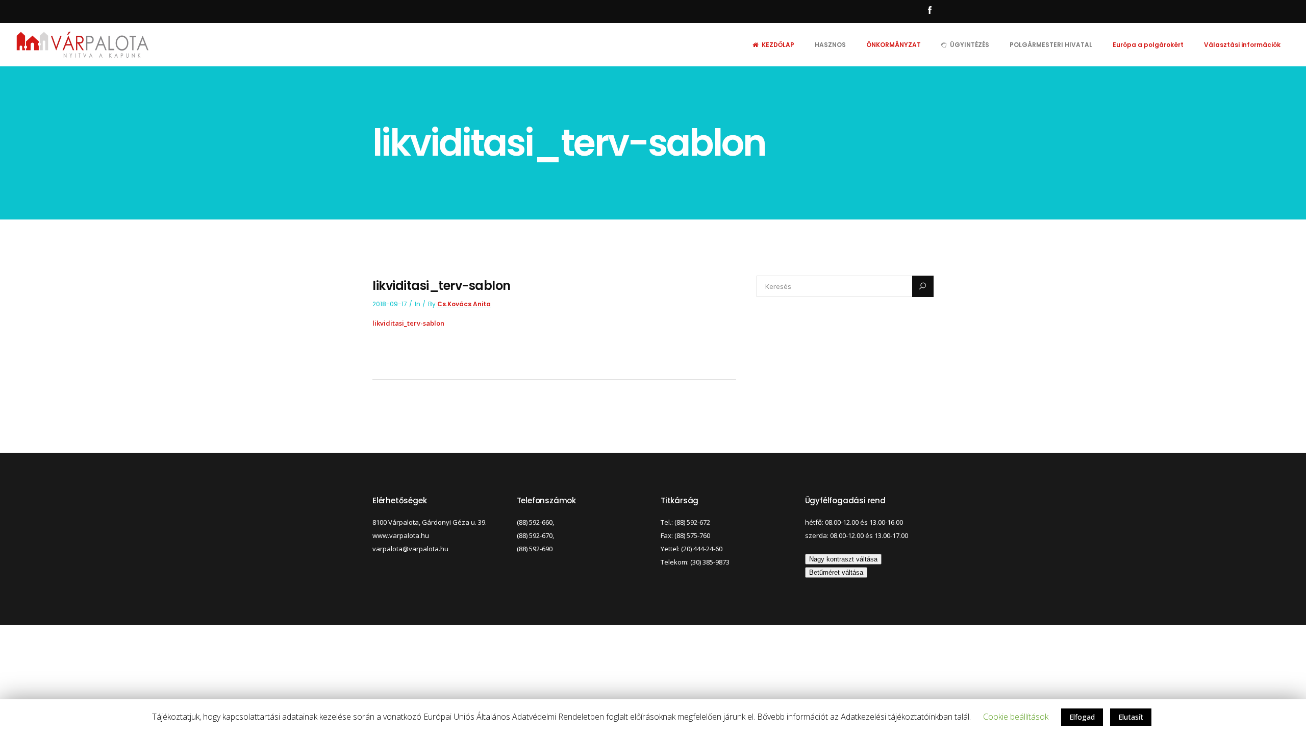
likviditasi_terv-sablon (408, 323)
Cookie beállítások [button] (1015, 716)
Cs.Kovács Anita (464, 304)
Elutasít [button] (1130, 717)
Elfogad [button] (1082, 717)
